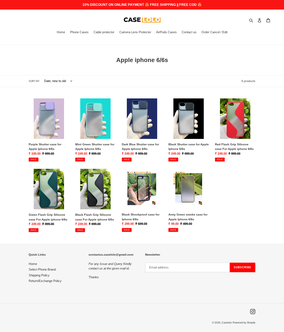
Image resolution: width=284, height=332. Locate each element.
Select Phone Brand (42, 269)
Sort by (34, 81)
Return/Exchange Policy (45, 281)
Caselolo (227, 322)
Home (33, 264)
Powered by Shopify (244, 322)
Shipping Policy (39, 275)
